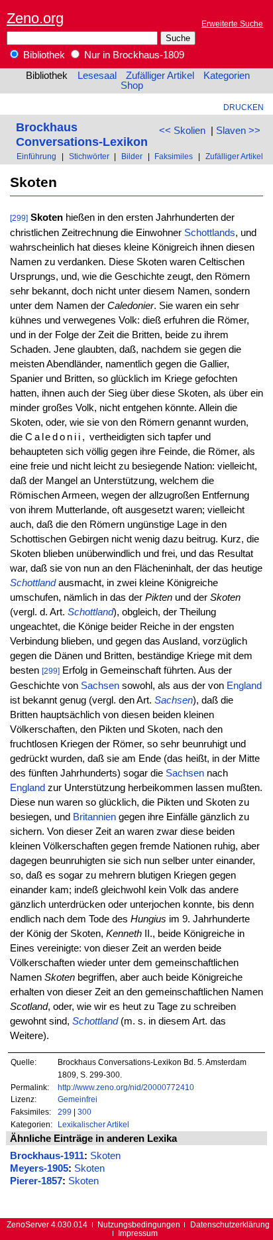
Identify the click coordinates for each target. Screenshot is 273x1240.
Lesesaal (97, 75)
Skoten (105, 1155)
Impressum (138, 1233)
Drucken (243, 107)
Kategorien (226, 75)
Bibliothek (43, 55)
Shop (132, 85)
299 (65, 1111)
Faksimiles (173, 156)
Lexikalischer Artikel (93, 1124)
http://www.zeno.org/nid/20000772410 (126, 1087)
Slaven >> (238, 130)
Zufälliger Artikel (160, 75)
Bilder (131, 156)
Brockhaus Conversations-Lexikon (82, 134)
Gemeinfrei (77, 1099)
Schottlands (209, 232)
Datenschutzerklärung (230, 1224)
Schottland (33, 583)
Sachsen (100, 685)
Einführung (36, 156)
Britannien (94, 817)
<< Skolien (182, 130)
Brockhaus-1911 (47, 1155)
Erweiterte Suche (232, 23)
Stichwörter (89, 156)
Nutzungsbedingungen (138, 1224)
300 (84, 1111)
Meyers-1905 (39, 1168)
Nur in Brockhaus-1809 (133, 55)
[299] (19, 218)
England (244, 685)
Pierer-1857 (36, 1181)
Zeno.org (35, 18)
